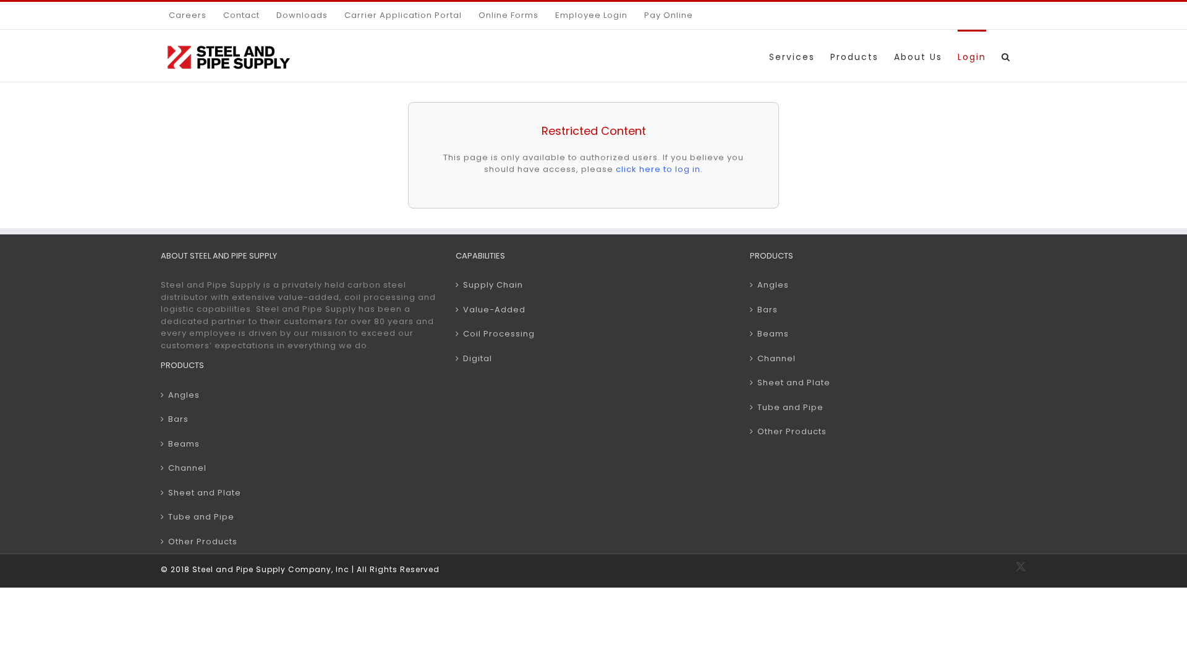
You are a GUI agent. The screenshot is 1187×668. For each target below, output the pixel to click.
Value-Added (494, 309)
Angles (184, 395)
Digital (477, 358)
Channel (187, 468)
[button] (1006, 56)
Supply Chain (493, 285)
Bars (178, 419)
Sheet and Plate (204, 493)
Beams (184, 444)
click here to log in (658, 169)
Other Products (202, 541)
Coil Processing (499, 334)
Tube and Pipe (201, 517)
